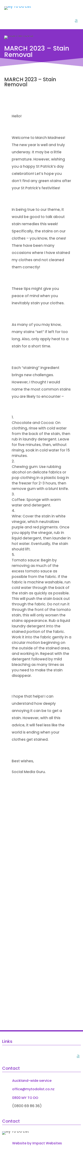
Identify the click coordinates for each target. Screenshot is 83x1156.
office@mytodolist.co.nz (33, 1089)
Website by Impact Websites (37, 1143)
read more (22, 849)
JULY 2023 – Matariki (30, 982)
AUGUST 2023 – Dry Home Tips (39, 937)
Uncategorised (26, 840)
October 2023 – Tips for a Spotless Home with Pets (35, 833)
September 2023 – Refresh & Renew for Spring (37, 890)
